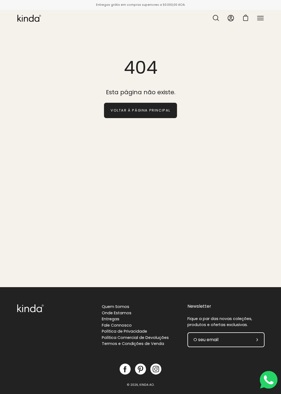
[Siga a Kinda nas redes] (125, 369)
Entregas (110, 319)
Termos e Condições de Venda (133, 343)
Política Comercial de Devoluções (135, 337)
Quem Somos (115, 306)
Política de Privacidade (124, 331)
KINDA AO (146, 385)
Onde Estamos (116, 313)
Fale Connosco (117, 325)
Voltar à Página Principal (140, 110)
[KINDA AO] (28, 18)
